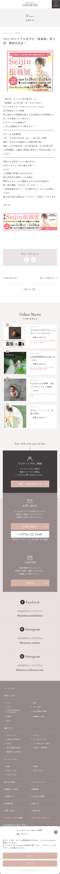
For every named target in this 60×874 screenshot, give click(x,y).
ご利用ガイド (9, 796)
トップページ (9, 688)
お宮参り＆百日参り (14, 739)
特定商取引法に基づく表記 (15, 825)
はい (30, 855)
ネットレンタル (10, 759)
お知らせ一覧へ (30, 289)
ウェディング (11, 735)
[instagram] (33, 259)
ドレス (9, 703)
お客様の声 (8, 803)
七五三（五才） (38, 770)
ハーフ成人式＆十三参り (41, 743)
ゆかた (9, 721)
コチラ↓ (6, 205)
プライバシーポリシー (28, 870)
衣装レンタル (9, 696)
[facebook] (26, 259)
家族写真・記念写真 (14, 752)
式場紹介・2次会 (11, 789)
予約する (30, 583)
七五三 (9, 743)
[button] (55, 832)
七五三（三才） (12, 775)
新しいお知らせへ (47, 278)
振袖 (8, 766)
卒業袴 (35, 766)
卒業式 (9, 716)
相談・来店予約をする (30, 484)
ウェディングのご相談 (13, 818)
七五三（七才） (12, 770)
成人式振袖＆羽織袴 (40, 711)
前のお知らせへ (11, 278)
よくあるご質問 (37, 796)
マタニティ (37, 735)
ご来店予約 (36, 811)
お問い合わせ (30, 526)
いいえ (30, 863)
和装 (34, 703)
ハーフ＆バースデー (40, 739)
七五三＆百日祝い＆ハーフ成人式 (14, 711)
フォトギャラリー (38, 782)
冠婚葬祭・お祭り (39, 716)
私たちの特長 (9, 782)
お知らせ (35, 803)
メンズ (9, 707)
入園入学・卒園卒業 (40, 748)
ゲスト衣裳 (37, 707)
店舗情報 (35, 789)
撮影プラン (8, 728)
